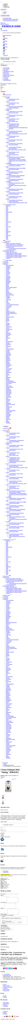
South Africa (8, 390)
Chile (7, 300)
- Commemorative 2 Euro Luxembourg (17, 498)
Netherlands (8, 174)
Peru (7, 376)
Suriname (8, 395)
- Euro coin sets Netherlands (15, 510)
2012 (7, 225)
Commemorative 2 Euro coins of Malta (17, 168)
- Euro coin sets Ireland (14, 478)
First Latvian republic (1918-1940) (13, 243)
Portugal (8, 178)
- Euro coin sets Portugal (14, 514)
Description (5, 871)
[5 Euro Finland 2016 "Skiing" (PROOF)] (8, 793)
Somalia (7, 388)
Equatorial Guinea (10, 316)
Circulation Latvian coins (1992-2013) (14, 246)
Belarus (7, 283)
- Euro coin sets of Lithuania (15, 492)
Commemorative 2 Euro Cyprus (15, 115)
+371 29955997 (4, 30)
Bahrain (7, 280)
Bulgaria (9, 109)
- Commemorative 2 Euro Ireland (16, 477)
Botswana (8, 288)
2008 (7, 232)
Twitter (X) (5, 55)
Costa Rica (8, 307)
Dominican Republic (10, 312)
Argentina (8, 272)
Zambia (7, 421)
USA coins (5, 77)
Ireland (7, 142)
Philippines (8, 377)
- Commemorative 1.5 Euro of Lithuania (17, 493)
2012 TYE (8, 226)
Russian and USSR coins (8, 75)
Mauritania (8, 360)
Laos (7, 347)
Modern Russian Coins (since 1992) (13, 253)
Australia (8, 276)
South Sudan (8, 393)
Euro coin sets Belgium (14, 107)
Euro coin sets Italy (13, 148)
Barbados (8, 282)
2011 (7, 228)
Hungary (8, 335)
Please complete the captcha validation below (11, 918)
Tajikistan (8, 399)
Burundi (8, 296)
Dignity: (2, 908)
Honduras (8, 332)
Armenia (8, 273)
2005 (7, 237)
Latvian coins (6, 73)
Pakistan (8, 374)
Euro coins (5, 70)
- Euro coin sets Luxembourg (15, 499)
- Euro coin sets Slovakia (14, 524)
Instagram (5, 38)
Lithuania (8, 155)
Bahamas (8, 278)
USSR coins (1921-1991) (11, 252)
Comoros (8, 303)
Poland (7, 378)
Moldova (8, 362)
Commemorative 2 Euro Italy (15, 147)
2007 (7, 234)
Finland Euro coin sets (13, 126)
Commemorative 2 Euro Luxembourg (17, 164)
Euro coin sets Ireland (13, 144)
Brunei (7, 291)
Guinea (7, 328)
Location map (6, 7)
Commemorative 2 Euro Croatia (15, 111)
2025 (7, 207)
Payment (5, 4)
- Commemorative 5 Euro (14, 458)
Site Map (5, 1013)
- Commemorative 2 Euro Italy (15, 481)
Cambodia (8, 297)
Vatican (7, 198)
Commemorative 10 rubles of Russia (14, 254)
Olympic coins (6, 76)
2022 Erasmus (9, 212)
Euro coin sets (12, 100)
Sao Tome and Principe (11, 382)
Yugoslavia (8, 419)
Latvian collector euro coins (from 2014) (17, 248)
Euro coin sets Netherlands (14, 176)
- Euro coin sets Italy (13, 482)
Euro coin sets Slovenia (14, 194)
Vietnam (8, 416)
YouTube (5, 41)
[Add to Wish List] (1, 829)
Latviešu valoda (14, 19)
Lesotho (7, 351)
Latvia (7, 150)
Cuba (7, 309)
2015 (7, 220)
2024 (7, 208)
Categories (6, 426)
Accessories (5, 78)
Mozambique (9, 365)
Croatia (7, 110)
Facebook (5, 46)
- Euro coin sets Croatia (14, 446)
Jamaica (7, 342)
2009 (7, 230)
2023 (7, 209)
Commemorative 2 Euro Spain (15, 196)
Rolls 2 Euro (6, 72)
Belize (7, 284)
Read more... (19, 819)
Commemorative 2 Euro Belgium (16, 106)
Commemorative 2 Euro (8, 71)
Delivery (5, 5)
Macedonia (8, 353)
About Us (5, 988)
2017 (7, 218)
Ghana (7, 325)
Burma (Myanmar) (10, 294)
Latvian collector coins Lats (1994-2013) (14, 244)
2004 (7, 239)
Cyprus (7, 114)
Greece (7, 138)
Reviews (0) (5, 872)
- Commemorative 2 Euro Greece (16, 473)
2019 (7, 215)
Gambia (7, 323)
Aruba (7, 275)
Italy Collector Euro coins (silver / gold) (17, 149)
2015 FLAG (8, 221)
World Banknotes (7, 80)
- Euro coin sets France (14, 466)
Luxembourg (9, 163)
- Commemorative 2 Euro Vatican (16, 534)
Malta (7, 166)
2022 (7, 210)
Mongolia (8, 363)
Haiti (7, 331)
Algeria (7, 270)
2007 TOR (8, 235)
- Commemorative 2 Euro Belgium (16, 440)
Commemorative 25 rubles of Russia (14, 257)
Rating (2, 895)
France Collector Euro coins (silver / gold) (18, 133)
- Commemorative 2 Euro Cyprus (16, 449)
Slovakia (8, 187)
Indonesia (8, 337)
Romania (8, 379)
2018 (7, 216)
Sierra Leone (8, 385)
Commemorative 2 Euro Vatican (15, 200)
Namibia (8, 366)
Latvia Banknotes (10, 349)
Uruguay (8, 413)
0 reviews (3, 776)
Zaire (7, 420)
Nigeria (7, 371)
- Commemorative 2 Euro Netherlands (17, 509)
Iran (7, 339)
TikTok (4, 49)
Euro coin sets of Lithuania (14, 158)
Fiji (6, 321)
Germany (8, 134)
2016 (7, 219)
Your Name (3, 893)
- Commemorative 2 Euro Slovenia (16, 526)
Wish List (5, 1004)
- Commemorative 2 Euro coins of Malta (17, 502)
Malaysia (8, 357)
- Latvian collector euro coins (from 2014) (18, 583)
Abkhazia (8, 266)
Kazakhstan (8, 344)
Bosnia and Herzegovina (11, 287)
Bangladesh (8, 281)
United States (9, 411)
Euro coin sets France (13, 132)
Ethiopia (8, 320)
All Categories (6, 67)
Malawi (7, 356)
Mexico (7, 361)
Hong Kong (8, 334)
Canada (7, 298)
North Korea (8, 372)
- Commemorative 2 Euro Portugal (16, 513)
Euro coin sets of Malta (14, 169)
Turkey (7, 405)
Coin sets (8, 258)
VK (4, 52)
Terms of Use (6, 990)
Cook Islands (9, 305)
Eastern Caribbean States (11, 313)
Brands (4, 995)
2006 (7, 236)
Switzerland (8, 397)
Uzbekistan (8, 414)
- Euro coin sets (12, 434)
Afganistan (8, 267)
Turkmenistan (9, 406)
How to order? (6, 985)
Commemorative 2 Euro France (15, 131)
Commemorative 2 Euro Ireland (15, 143)
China (7, 302)
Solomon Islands (9, 387)
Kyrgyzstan (8, 346)
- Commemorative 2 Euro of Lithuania (17, 490)
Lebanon (8, 350)
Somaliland (8, 389)
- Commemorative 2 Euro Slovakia (16, 522)
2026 (8, 205)
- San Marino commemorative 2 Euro (17, 516)
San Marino (8, 181)
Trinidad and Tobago (10, 404)
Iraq (7, 340)
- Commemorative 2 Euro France (16, 465)
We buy (5, 984)
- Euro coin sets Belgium (14, 441)
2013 (7, 224)
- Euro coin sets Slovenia (14, 527)
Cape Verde (8, 299)
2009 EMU (8, 231)
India (7, 336)
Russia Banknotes (10, 381)
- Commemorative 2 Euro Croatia (16, 445)
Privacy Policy (6, 989)
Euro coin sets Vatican (13, 201)
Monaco (8, 170)
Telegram (5, 43)
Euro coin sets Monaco (14, 173)
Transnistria (8, 403)
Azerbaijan (8, 277)
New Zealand (9, 368)
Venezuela (8, 415)
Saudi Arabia (9, 383)
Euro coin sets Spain (13, 197)
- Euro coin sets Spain (13, 531)
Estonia (7, 117)
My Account (6, 1002)
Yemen (7, 417)
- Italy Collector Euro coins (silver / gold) (17, 483)
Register (5, 12)
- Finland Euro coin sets (14, 460)
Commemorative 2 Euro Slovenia (16, 192)
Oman (7, 373)
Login (4, 13)
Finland (7, 122)
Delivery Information (7, 986)
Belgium (8, 105)
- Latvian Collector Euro (14, 488)
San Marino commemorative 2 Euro (16, 182)
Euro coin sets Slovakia (14, 190)
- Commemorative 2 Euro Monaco (16, 505)
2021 (7, 213)
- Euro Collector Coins (13, 455)
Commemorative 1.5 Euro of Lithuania (17, 159)
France (7, 130)
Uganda (7, 408)
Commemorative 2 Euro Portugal (16, 179)
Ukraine (7, 409)
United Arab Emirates (10, 410)
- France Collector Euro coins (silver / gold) (18, 467)
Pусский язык (14, 20)
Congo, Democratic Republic (12, 304)
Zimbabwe (8, 422)
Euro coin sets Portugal (14, 180)
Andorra (8, 98)
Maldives (8, 358)
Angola (7, 271)
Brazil (7, 289)
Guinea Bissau (9, 329)
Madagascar (8, 355)
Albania (7, 268)
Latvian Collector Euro (14, 154)
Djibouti (8, 310)
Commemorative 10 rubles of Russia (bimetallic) (16, 255)
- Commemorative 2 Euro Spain (15, 530)
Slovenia (8, 191)
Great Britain (9, 326)
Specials (5, 997)
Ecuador (8, 314)
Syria (7, 398)
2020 (7, 214)
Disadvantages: (4, 914)
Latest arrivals (6, 69)
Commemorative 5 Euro (14, 125)
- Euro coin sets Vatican (14, 535)
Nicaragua (8, 369)
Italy (7, 146)
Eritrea (7, 318)
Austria (7, 101)
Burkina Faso (9, 293)
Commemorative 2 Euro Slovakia (16, 189)
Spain (7, 195)
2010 (7, 229)
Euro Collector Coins (13, 121)
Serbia (7, 384)
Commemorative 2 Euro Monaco (16, 171)
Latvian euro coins (10, 247)
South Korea (8, 392)
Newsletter (5, 1006)
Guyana (7, 330)
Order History (6, 1003)
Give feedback (4, 925)
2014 (7, 223)
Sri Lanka (8, 394)
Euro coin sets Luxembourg (15, 165)
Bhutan (7, 286)
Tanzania (8, 400)
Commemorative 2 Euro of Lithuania (17, 157)
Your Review (3, 902)
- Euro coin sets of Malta (14, 503)
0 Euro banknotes (10, 265)
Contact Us (5, 1011)
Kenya (7, 345)
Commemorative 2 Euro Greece (15, 139)
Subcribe (3, 930)
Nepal (7, 367)
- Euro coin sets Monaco (14, 506)
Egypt (7, 315)
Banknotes (5, 264)
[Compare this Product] (2, 829)
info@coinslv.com (7, 35)
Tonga (7, 401)
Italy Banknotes (9, 341)
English (9, 18)
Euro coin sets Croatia (13, 112)
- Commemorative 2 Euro (14, 433)
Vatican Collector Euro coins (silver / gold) (18, 202)
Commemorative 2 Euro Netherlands (16, 175)
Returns (5, 1012)
